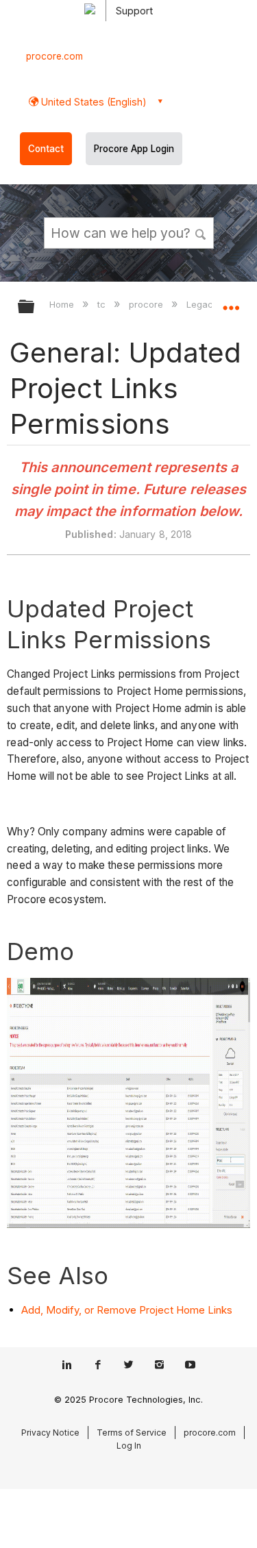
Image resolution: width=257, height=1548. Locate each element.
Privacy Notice (50, 1432)
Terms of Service (132, 1432)
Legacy (203, 304)
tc (102, 304)
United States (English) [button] (92, 102)
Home (63, 304)
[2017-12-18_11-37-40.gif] (128, 1224)
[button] (201, 232)
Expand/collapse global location (231, 302)
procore (147, 304)
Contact (46, 148)
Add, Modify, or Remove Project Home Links (126, 1309)
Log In (129, 1445)
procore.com (54, 56)
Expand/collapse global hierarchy (35, 307)
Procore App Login (134, 148)
